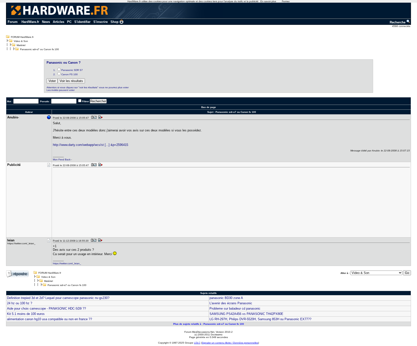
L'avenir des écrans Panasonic (230, 303)
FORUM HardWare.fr (22, 37)
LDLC (197, 342)
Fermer (286, 1)
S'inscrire (100, 22)
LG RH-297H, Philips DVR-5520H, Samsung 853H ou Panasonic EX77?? (260, 319)
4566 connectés (401, 26)
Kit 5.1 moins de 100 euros (26, 314)
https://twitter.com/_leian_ (67, 263)
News (46, 22)
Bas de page (208, 107)
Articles (58, 22)
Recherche (398, 22)
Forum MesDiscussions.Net (199, 332)
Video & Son (21, 41)
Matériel (21, 45)
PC (69, 22)
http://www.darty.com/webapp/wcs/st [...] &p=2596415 (90, 145)
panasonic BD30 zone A (226, 298)
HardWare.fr (30, 22)
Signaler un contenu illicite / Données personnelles (230, 342)
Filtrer (85, 101)
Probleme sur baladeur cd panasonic (234, 308)
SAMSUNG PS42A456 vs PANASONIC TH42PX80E (246, 314)
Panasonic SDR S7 (72, 70)
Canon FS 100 (69, 74)
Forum (13, 22)
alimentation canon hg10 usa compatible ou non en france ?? (49, 319)
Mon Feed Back (61, 159)
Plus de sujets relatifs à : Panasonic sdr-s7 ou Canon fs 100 (208, 324)
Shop (114, 22)
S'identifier (82, 22)
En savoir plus (268, 1)
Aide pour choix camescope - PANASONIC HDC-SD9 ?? (46, 308)
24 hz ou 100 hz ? (19, 303)
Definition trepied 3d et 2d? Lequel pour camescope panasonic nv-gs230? (58, 298)
